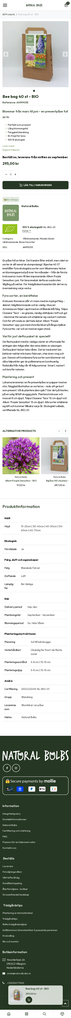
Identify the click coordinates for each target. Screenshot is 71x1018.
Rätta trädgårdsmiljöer (15, 924)
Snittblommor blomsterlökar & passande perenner (29, 930)
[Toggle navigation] (4, 5)
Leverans (7, 866)
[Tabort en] (6, 174)
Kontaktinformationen (14, 819)
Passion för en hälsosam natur (19, 842)
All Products (8, 14)
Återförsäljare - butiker (15, 889)
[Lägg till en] (15, 174)
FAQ (4, 836)
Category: (7, 238)
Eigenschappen (11, 149)
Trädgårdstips (10, 918)
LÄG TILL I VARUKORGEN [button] (38, 185)
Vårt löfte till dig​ (10, 877)
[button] (5, 54)
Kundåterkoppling (12, 883)
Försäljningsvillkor (12, 871)
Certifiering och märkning (16, 830)
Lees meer (8, 145)
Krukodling (8, 935)
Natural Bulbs (9, 825)
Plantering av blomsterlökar (17, 912)
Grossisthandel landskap (15, 894)
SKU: (4, 247)
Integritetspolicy (11, 813)
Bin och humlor (10, 941)
